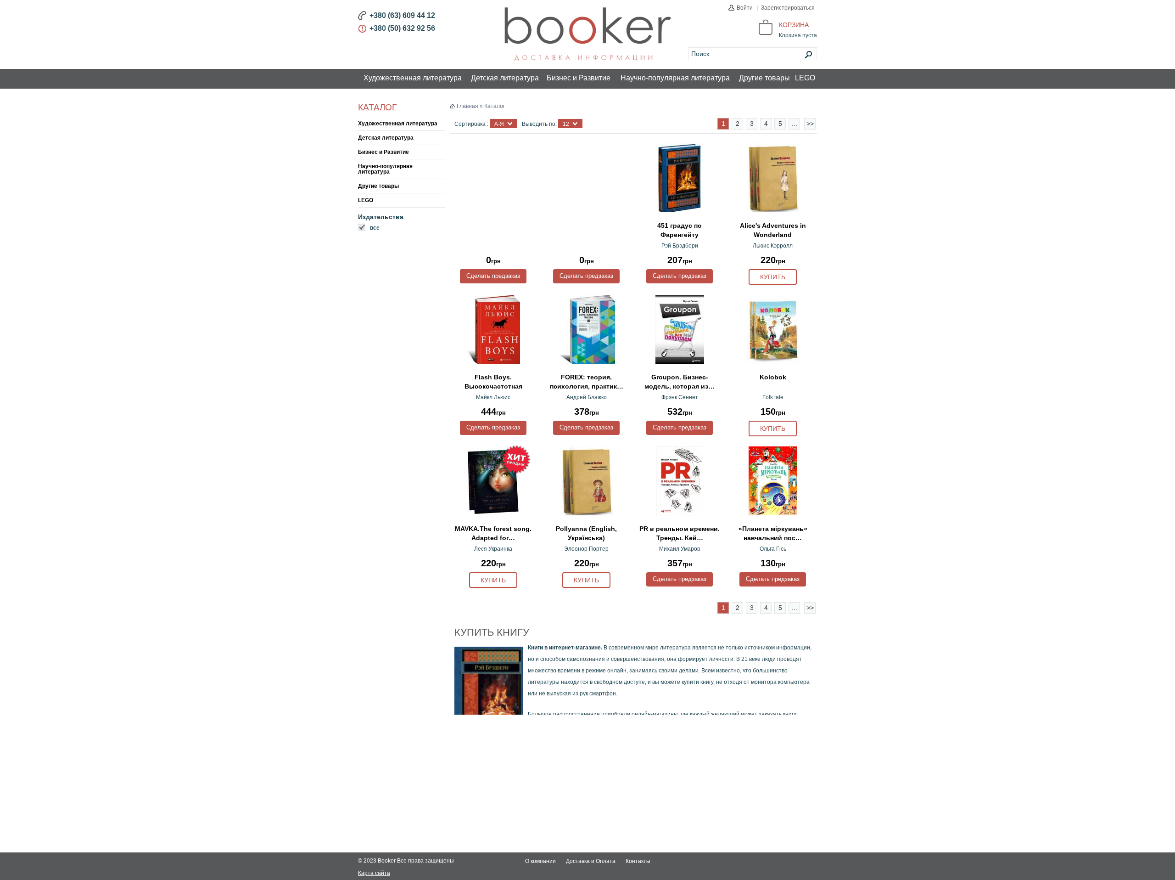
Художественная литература (413, 78)
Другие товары (764, 78)
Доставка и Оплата (590, 861)
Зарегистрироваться (788, 8)
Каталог (377, 107)
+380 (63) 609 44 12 (402, 15)
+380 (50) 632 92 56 (402, 28)
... (794, 123)
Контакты (638, 861)
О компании (540, 861)
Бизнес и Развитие (578, 78)
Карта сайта (374, 873)
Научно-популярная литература (675, 78)
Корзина (794, 24)
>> (810, 123)
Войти (745, 8)
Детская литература (505, 78)
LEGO (805, 78)
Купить (772, 277)
